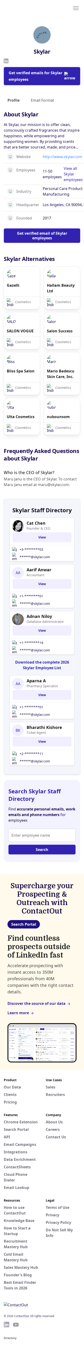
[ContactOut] (26, 7)
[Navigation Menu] (75, 7)
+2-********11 (31, 753)
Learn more (18, 1012)
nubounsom (58, 416)
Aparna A (36, 680)
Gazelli (13, 285)
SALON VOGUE (20, 331)
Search (42, 849)
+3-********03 (31, 549)
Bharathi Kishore (44, 727)
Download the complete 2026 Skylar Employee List (42, 665)
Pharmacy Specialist (42, 686)
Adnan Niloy (39, 616)
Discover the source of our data (36, 1003)
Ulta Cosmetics (21, 416)
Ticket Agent (36, 732)
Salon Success (60, 331)
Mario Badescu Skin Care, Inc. (60, 373)
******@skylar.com (35, 557)
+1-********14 (31, 642)
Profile (13, 100)
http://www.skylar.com (62, 156)
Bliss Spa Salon (21, 371)
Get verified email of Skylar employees (42, 236)
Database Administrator (45, 621)
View (42, 537)
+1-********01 (31, 596)
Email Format (42, 100)
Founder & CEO (38, 528)
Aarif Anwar (39, 569)
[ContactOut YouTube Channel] (16, 1324)
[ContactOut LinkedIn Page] (6, 1324)
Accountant (35, 575)
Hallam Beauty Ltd (61, 288)
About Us (54, 1122)
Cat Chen (36, 523)
